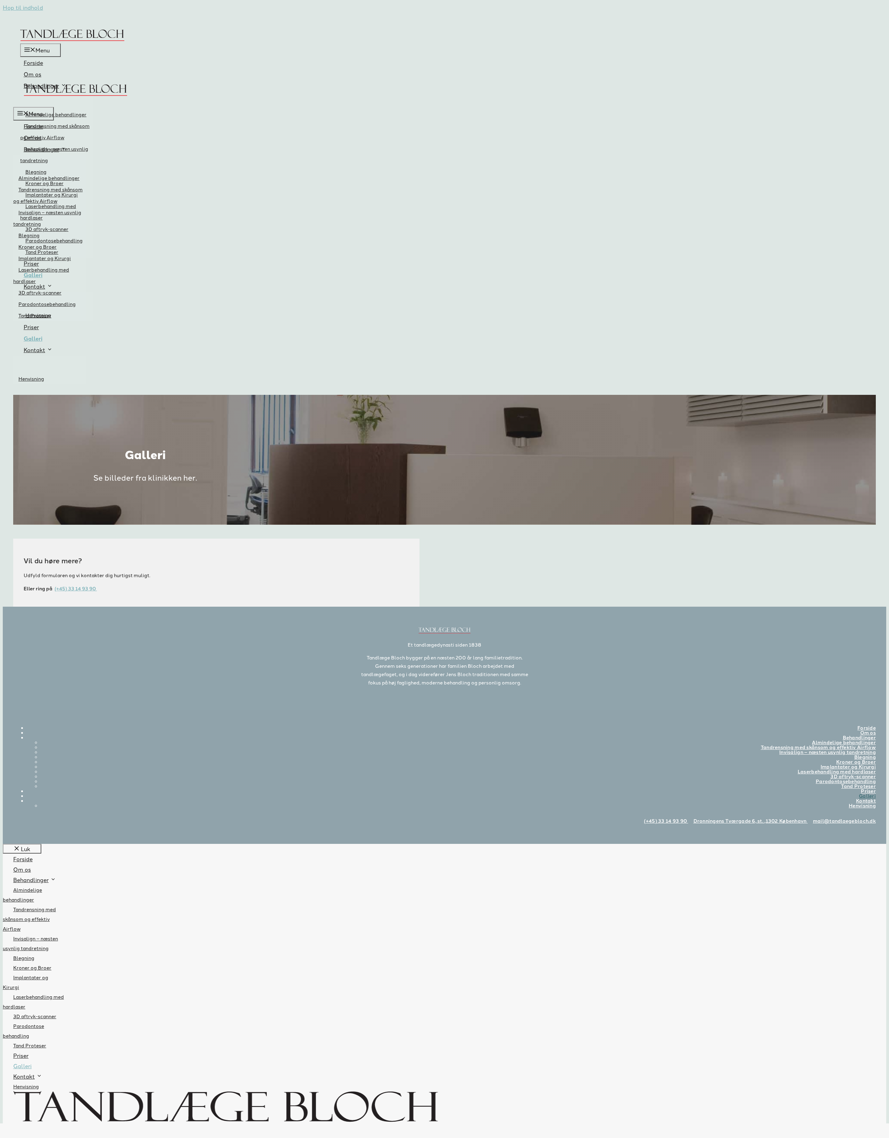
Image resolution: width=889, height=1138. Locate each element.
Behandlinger (41, 149)
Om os (32, 74)
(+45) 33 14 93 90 (76, 588)
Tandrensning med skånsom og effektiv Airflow (55, 131)
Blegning (29, 235)
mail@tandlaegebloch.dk (844, 820)
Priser (31, 327)
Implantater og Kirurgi (44, 258)
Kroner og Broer (37, 246)
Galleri (33, 338)
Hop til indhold (23, 7)
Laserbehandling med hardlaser (41, 275)
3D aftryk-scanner (46, 228)
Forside (33, 62)
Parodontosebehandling (47, 303)
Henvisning (31, 378)
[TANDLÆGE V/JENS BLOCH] (75, 102)
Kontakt (34, 350)
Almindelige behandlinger (55, 114)
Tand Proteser (34, 315)
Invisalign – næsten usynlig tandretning (54, 154)
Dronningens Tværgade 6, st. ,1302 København (750, 820)
